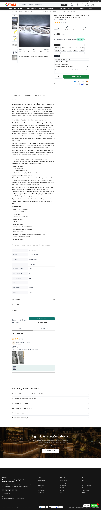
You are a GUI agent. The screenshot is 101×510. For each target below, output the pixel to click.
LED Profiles (41, 485)
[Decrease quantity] (55, 77)
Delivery (84, 483)
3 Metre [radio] (69, 45)
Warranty (84, 487)
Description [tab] (17, 95)
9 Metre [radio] (75, 47)
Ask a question (42, 322)
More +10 (57, 55)
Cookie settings (95, 507)
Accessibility (88, 507)
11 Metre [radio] (57, 50)
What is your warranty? (18, 413)
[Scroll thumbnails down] (15, 62)
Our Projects (63, 485)
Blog (61, 492)
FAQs (83, 480)
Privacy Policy (71, 507)
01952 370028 (33, 56)
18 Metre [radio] (69, 53)
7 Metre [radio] (63, 47)
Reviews (62, 490)
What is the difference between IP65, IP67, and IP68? (27, 394)
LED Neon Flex (41, 483)
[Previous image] (20, 30)
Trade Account (63, 480)
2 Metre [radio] (63, 45)
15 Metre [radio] (82, 50)
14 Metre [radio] (75, 50)
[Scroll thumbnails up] (15, 15)
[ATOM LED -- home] (10, 4)
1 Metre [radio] (57, 45)
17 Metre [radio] (63, 53)
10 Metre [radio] (82, 47)
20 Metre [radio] (82, 53)
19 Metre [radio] (75, 53)
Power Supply (41, 490)
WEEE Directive (85, 490)
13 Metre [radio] (69, 50)
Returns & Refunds (86, 485)
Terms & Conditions (79, 507)
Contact (90, 8)
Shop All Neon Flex (50, 450)
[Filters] (13, 333)
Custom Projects (64, 483)
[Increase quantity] (61, 77)
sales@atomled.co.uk (43, 56)
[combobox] (41, 4)
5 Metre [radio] (81, 45)
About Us (62, 487)
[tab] (15, 20)
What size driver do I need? (20, 403)
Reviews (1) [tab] (22, 328)
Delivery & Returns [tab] (40, 95)
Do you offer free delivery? (20, 417)
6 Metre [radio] (57, 47)
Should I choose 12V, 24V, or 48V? (22, 408)
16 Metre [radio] (57, 53)
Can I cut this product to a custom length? (24, 398)
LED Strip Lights (41, 480)
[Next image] (48, 30)
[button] (34, 31)
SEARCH (64, 4)
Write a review (41, 319)
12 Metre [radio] (63, 50)
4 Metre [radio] (75, 45)
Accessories (41, 492)
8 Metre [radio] (69, 47)
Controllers (40, 487)
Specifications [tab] (27, 95)
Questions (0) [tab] (44, 328)
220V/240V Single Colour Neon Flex (24, 11)
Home (10, 8)
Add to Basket (76, 76)
